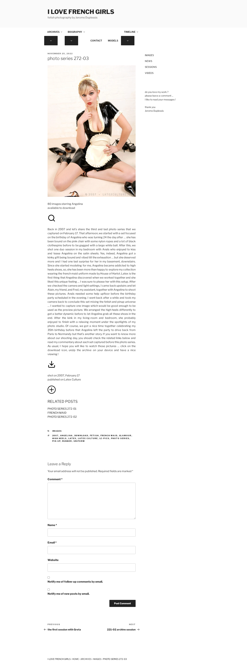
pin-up (56, 441)
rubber (67, 441)
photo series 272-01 (62, 408)
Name (52, 525)
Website (53, 560)
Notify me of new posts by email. (68, 593)
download (81, 435)
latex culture (88, 438)
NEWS (148, 61)
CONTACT (96, 40)
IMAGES (57, 431)
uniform (79, 441)
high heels (59, 438)
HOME (75, 659)
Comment (55, 479)
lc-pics (104, 438)
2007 (55, 435)
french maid (57, 412)
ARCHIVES (53, 31)
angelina (66, 435)
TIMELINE (129, 31)
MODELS (113, 40)
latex (72, 438)
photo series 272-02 (62, 416)
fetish (94, 435)
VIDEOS (149, 73)
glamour (125, 435)
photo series (120, 438)
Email (52, 542)
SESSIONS (151, 66)
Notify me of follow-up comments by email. (75, 581)
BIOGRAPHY (75, 31)
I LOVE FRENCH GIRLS (81, 11)
